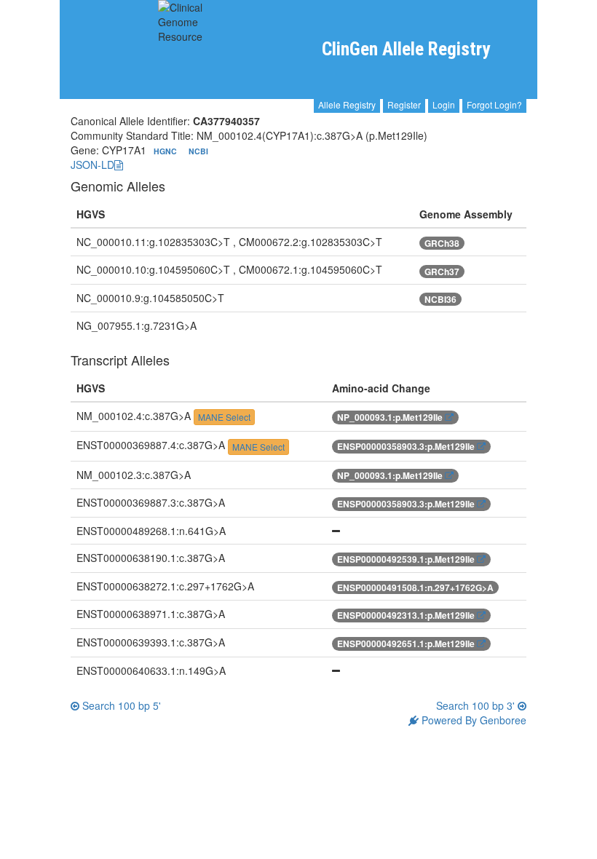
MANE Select (224, 417)
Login (443, 104)
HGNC (166, 151)
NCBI (198, 151)
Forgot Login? (494, 104)
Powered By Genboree (472, 720)
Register (404, 104)
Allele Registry (347, 104)
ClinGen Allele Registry (406, 49)
